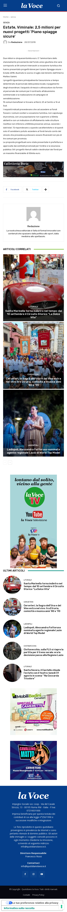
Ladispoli (33, 445)
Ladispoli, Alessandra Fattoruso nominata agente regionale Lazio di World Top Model (33, 451)
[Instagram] (33, 874)
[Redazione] (5, 42)
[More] (45, 189)
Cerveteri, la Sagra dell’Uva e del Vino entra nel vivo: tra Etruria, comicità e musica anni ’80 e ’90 (33, 382)
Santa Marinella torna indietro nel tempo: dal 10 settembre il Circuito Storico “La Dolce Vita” (33, 314)
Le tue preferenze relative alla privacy (35, 902)
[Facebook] (25, 874)
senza (13, 17)
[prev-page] (5, 462)
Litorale (33, 307)
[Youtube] (42, 874)
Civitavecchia (30, 646)
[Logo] (32, 5)
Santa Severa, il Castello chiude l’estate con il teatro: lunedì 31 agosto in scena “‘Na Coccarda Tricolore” (42, 674)
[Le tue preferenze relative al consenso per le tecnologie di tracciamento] (62, 907)
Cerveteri (33, 374)
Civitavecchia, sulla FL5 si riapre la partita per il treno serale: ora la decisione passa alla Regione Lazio (43, 652)
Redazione (16, 42)
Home (6, 17)
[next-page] (10, 462)
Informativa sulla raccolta (19, 908)
